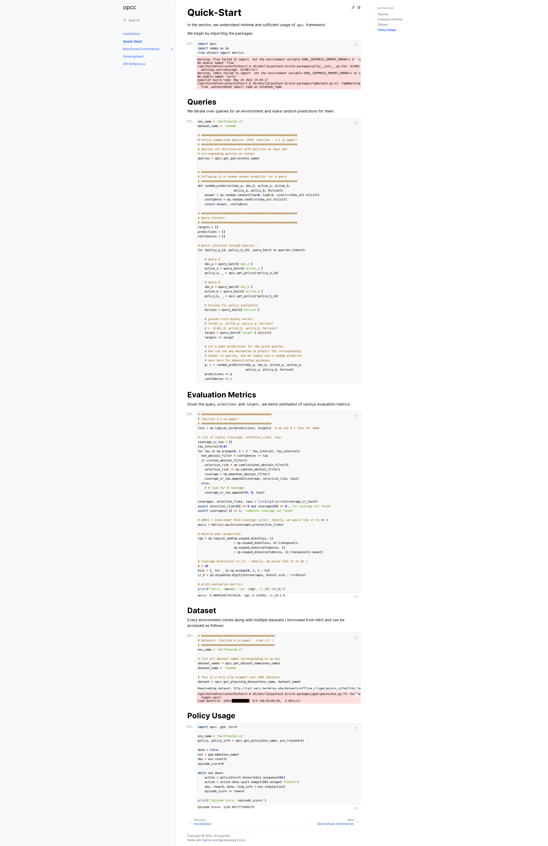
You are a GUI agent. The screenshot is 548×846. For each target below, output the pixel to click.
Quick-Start (132, 41)
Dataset (383, 24)
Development (133, 56)
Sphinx (207, 840)
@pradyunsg (227, 840)
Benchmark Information (141, 49)
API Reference (134, 64)
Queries (383, 14)
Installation (131, 34)
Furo (242, 840)
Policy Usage (387, 29)
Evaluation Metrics (390, 19)
